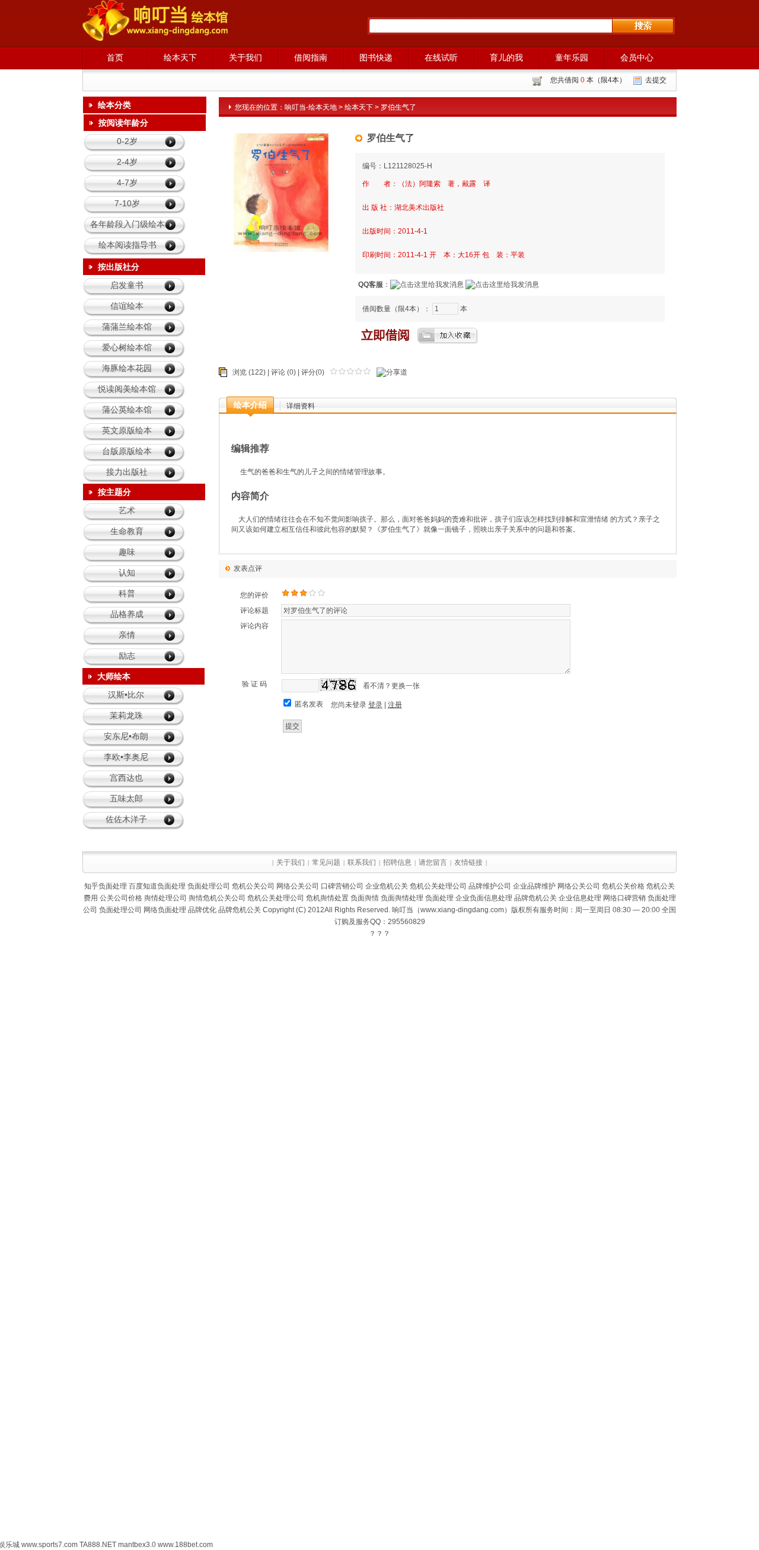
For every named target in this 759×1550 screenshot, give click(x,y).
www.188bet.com (185, 1545)
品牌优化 (202, 910)
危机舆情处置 (327, 898)
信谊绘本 (126, 306)
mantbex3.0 (137, 1545)
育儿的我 (506, 57)
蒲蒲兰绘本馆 (127, 326)
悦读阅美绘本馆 (127, 389)
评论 (278, 372)
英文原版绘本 (127, 430)
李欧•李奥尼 (126, 757)
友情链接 (468, 862)
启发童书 (126, 285)
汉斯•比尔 (126, 694)
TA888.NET (97, 1545)
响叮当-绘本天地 (311, 107)
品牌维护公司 (489, 886)
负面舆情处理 (402, 898)
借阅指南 (310, 57)
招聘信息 (397, 862)
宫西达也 (126, 777)
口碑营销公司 (342, 886)
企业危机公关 (386, 886)
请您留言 (433, 862)
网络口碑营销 (624, 898)
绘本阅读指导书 (127, 245)
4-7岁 (127, 182)
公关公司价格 (121, 898)
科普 (127, 593)
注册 (395, 705)
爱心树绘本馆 (127, 347)
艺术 (127, 510)
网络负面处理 (164, 910)
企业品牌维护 (534, 886)
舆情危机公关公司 (217, 898)
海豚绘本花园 (127, 368)
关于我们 (245, 57)
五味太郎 (126, 798)
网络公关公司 (297, 886)
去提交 (655, 80)
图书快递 (376, 57)
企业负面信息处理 (483, 898)
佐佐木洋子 (126, 819)
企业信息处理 (580, 898)
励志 (127, 655)
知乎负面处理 (105, 886)
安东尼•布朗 (126, 736)
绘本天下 (180, 57)
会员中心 (636, 57)
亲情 (127, 635)
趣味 (127, 552)
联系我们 (361, 862)
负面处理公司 (208, 886)
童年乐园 (571, 57)
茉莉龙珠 (126, 715)
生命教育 (126, 531)
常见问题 (326, 862)
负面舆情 (364, 898)
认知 (127, 572)
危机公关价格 (623, 886)
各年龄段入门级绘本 (127, 224)
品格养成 (126, 614)
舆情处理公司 (165, 898)
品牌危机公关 (535, 898)
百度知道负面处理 (157, 886)
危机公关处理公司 (438, 886)
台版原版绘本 (127, 451)
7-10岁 (127, 203)
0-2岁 (127, 141)
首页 (115, 57)
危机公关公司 (253, 886)
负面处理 (439, 898)
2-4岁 (127, 162)
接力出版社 (127, 472)
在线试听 (441, 57)
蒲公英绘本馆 (127, 409)
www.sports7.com (49, 1545)
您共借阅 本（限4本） (588, 80)
